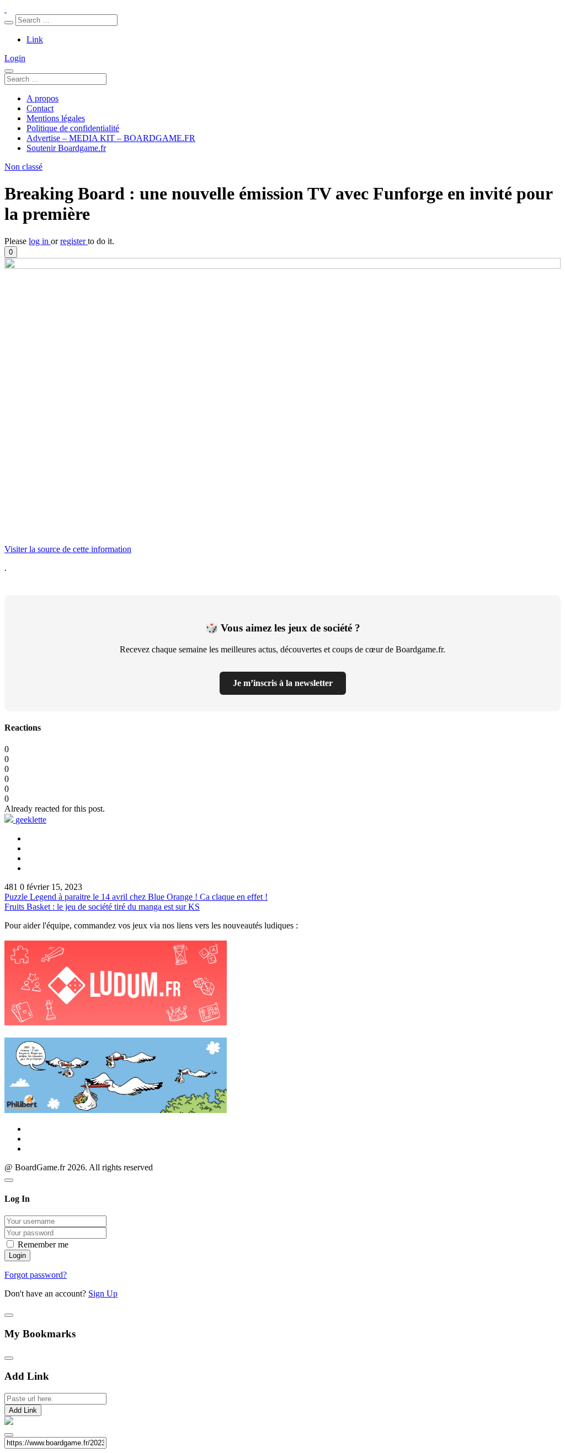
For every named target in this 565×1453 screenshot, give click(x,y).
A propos (42, 98)
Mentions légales (55, 118)
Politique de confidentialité (72, 128)
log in (40, 241)
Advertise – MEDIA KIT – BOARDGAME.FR (110, 138)
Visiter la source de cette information (67, 549)
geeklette (30, 819)
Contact (40, 108)
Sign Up (103, 1293)
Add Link (23, 1410)
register (74, 241)
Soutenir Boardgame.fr (66, 148)
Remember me (43, 1244)
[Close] (8, 1180)
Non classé (23, 166)
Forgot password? (35, 1274)
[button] (10, 252)
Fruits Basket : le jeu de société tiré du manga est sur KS (102, 906)
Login (14, 58)
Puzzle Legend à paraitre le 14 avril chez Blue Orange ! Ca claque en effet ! (136, 896)
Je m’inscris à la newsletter (283, 683)
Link (34, 39)
